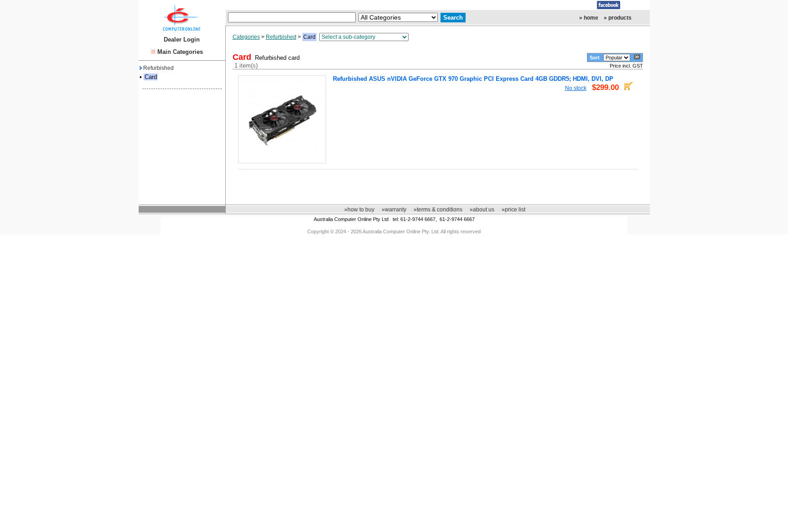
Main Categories (180, 51)
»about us (482, 209)
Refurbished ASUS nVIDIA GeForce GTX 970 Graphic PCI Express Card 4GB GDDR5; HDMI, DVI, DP (473, 78)
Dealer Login (182, 39)
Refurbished (158, 68)
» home (588, 18)
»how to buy (359, 209)
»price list (513, 209)
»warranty (394, 209)
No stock (575, 88)
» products (618, 18)
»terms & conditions (438, 209)
